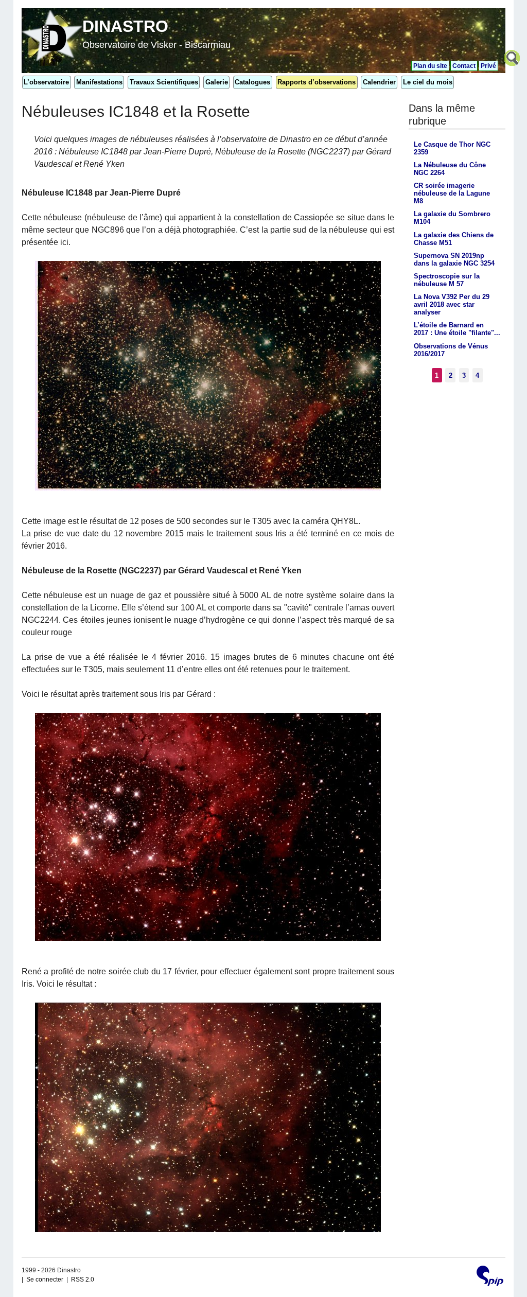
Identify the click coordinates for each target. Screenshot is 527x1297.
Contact (464, 66)
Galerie (216, 82)
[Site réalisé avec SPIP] (490, 1277)
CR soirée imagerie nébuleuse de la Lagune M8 (452, 193)
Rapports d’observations (316, 82)
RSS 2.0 (82, 1279)
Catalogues (252, 82)
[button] (513, 59)
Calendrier (379, 82)
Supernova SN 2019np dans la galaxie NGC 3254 (454, 259)
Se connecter (44, 1279)
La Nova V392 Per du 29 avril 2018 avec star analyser (451, 304)
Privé (488, 66)
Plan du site (430, 66)
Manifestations (99, 82)
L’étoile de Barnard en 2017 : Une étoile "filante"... (457, 329)
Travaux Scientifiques (164, 82)
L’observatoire (46, 82)
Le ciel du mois (427, 82)
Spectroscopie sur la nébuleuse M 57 (447, 280)
